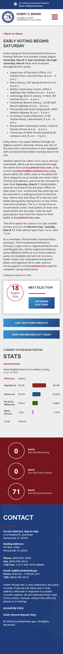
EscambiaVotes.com (38, 167)
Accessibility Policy (13, 608)
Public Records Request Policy (19, 614)
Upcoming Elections (41, 303)
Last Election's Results (31, 322)
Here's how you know (30, 6)
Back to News (14, 33)
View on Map (31, 531)
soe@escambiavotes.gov (24, 570)
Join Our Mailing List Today (31, 334)
